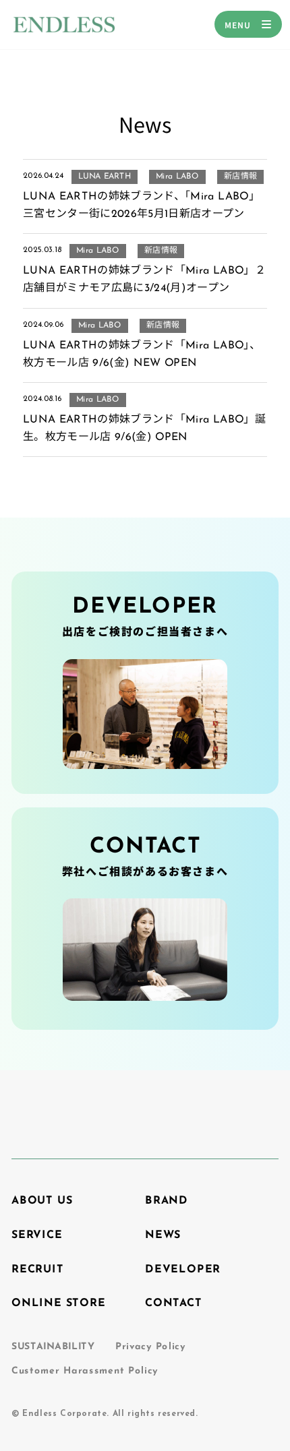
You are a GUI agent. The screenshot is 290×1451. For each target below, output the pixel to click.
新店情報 (240, 177)
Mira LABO (177, 177)
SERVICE (37, 1235)
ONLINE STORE (58, 1303)
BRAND (166, 1201)
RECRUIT (37, 1269)
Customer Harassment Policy (84, 1371)
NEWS (163, 1235)
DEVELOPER (183, 1269)
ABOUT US (41, 1201)
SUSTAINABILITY (53, 1347)
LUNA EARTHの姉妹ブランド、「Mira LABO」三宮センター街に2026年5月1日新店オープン (141, 205)
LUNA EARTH (104, 177)
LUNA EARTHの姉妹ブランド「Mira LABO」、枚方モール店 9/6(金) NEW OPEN (141, 354)
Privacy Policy (150, 1347)
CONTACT (173, 1303)
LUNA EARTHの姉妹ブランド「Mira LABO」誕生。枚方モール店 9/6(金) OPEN (144, 428)
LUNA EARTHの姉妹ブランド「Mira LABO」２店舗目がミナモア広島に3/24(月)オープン (144, 280)
